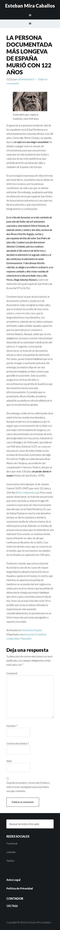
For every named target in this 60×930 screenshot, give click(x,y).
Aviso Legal (13, 879)
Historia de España (31, 630)
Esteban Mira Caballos (30, 5)
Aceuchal (29, 634)
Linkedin (11, 851)
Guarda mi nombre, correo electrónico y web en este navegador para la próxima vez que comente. (28, 786)
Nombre (11, 725)
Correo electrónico (17, 743)
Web (9, 760)
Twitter (10, 860)
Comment (11, 673)
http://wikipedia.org (27, 492)
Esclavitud (40, 634)
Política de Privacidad (19, 888)
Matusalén (26, 638)
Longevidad (12, 638)
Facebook (12, 843)
